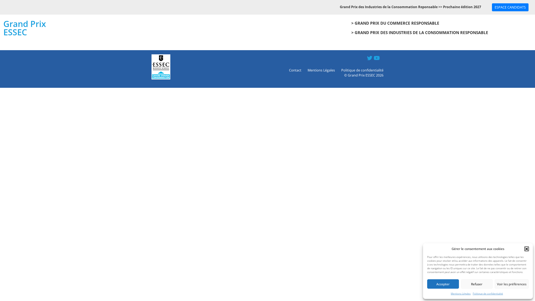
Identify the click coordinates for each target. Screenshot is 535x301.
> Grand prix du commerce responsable (395, 23)
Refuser (476, 284)
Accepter (443, 284)
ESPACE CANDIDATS (510, 7)
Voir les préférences (511, 284)
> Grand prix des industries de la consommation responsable (419, 32)
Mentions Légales (461, 293)
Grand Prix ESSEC (24, 28)
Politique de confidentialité (488, 293)
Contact (295, 70)
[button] (527, 249)
